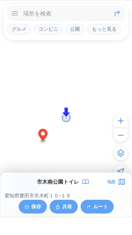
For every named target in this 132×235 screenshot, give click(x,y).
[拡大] (121, 121)
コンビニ (48, 29)
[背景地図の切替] (121, 153)
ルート (100, 206)
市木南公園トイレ (58, 182)
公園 (75, 29)
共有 (67, 206)
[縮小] (121, 135)
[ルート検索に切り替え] (117, 13)
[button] (43, 136)
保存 (36, 206)
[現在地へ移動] (121, 172)
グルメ (19, 29)
